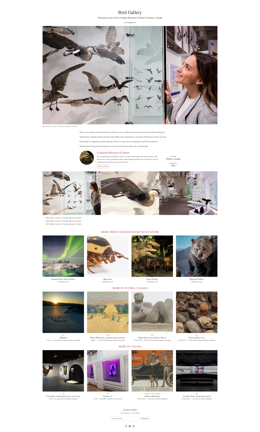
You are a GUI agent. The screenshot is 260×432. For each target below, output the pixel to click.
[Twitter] (130, 426)
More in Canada (130, 346)
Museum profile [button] (103, 166)
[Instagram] (134, 426)
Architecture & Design (152, 394)
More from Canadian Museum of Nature (130, 232)
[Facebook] (126, 426)
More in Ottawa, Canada (130, 288)
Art (63, 335)
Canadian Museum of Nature (113, 152)
